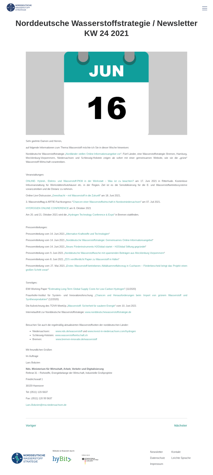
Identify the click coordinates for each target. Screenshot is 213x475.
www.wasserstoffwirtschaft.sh (71, 335)
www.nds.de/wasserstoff (69, 331)
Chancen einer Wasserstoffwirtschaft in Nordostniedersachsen (107, 201)
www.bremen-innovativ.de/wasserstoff (76, 339)
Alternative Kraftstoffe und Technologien (87, 233)
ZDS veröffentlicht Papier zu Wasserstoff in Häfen (91, 259)
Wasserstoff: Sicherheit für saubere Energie (91, 305)
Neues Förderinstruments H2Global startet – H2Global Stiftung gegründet (105, 246)
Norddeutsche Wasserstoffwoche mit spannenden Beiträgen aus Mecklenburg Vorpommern (114, 252)
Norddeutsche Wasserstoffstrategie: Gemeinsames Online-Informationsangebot (109, 240)
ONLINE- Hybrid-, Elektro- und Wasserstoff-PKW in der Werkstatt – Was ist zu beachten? (80, 181)
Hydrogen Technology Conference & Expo (91, 214)
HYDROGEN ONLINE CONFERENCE (47, 208)
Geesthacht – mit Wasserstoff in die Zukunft (76, 195)
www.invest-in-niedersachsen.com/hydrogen (112, 331)
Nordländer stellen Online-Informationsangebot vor (93, 153)
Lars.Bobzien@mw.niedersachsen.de (46, 404)
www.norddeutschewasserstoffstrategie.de (108, 312)
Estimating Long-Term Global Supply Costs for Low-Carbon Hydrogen (86, 288)
